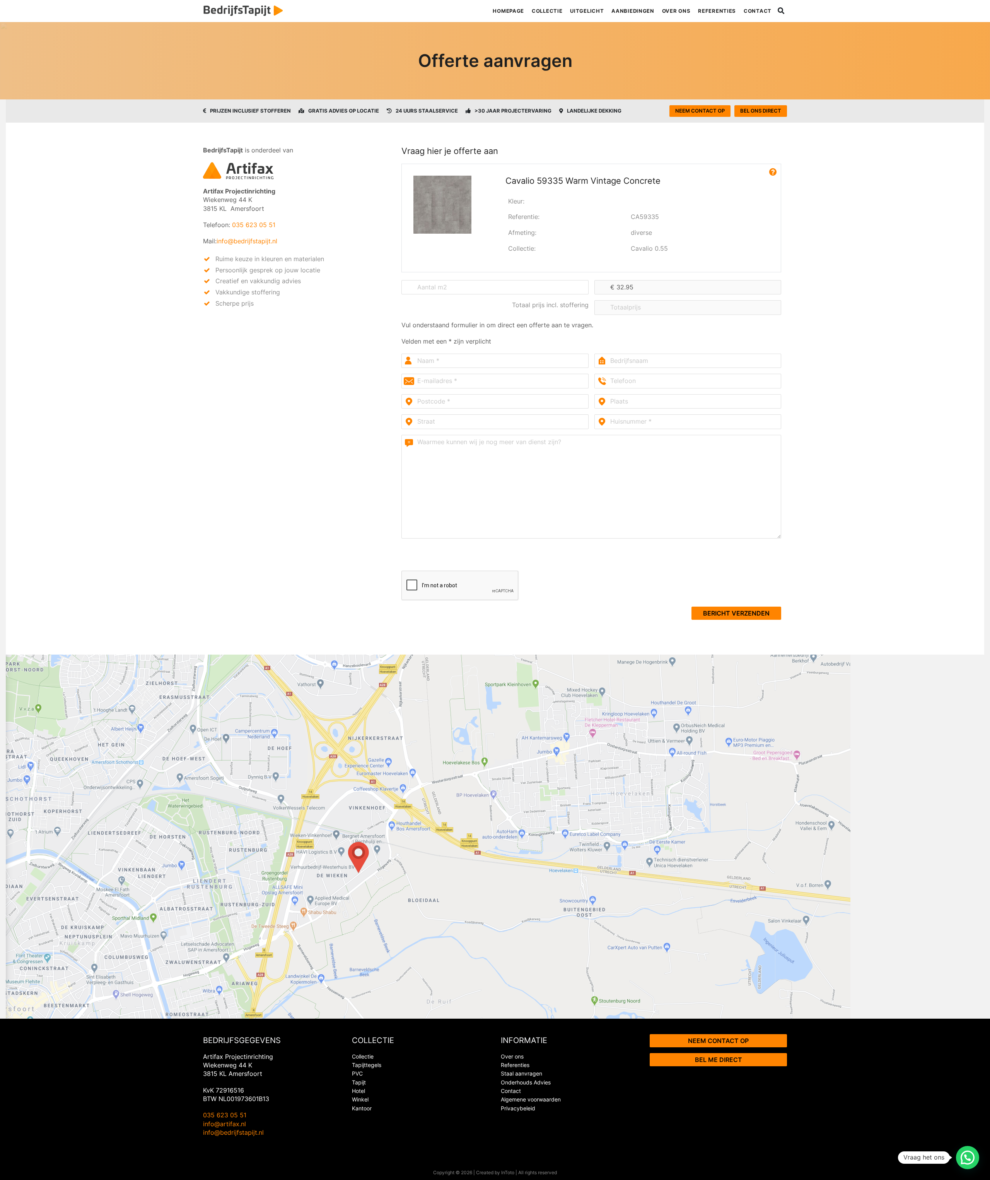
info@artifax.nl (224, 1124)
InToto (507, 1172)
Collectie (547, 11)
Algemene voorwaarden (531, 1099)
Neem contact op (700, 111)
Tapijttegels (366, 1065)
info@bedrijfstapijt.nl (247, 241)
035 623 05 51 (253, 225)
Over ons (676, 11)
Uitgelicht (587, 11)
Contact (758, 11)
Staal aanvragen (521, 1073)
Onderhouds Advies (526, 1082)
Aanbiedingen (632, 11)
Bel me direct (718, 1060)
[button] (967, 1157)
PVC (357, 1073)
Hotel (358, 1091)
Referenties (717, 11)
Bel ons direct (760, 111)
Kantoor (362, 1108)
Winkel (360, 1099)
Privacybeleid (518, 1108)
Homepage (508, 11)
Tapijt (359, 1082)
